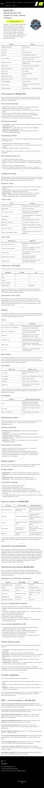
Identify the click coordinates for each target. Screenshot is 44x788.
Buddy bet (23, 781)
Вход (36, 3)
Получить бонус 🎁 (15, 21)
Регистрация (41, 4)
